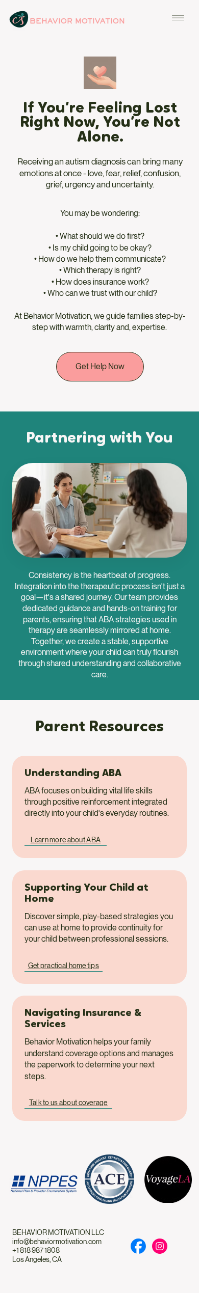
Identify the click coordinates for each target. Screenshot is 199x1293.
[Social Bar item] (138, 1246)
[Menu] (178, 17)
